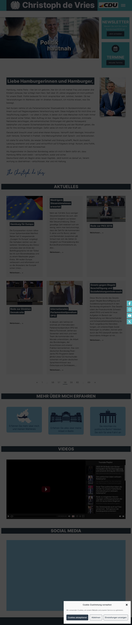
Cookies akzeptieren (77, 617)
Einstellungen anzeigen (116, 617)
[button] (126, 605)
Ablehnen (96, 617)
